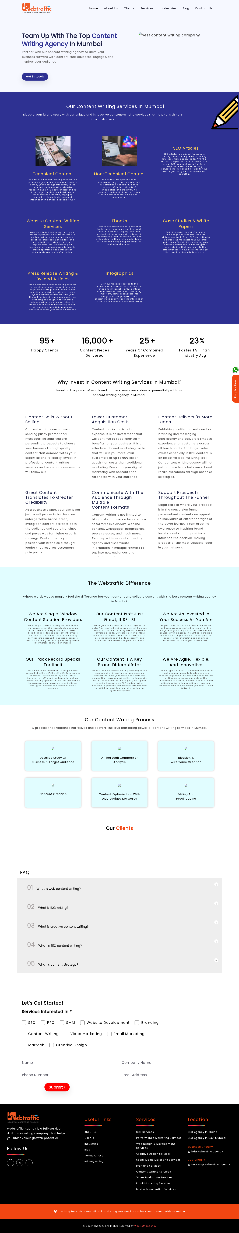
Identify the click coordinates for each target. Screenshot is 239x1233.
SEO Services (145, 1132)
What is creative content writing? (55, 925)
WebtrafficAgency (145, 1225)
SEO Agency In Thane (202, 1132)
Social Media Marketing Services (158, 1160)
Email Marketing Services (153, 1183)
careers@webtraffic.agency (210, 1164)
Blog (185, 8)
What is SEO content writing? (51, 944)
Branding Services (148, 1165)
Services (146, 8)
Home (93, 8)
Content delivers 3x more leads (185, 419)
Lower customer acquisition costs (111, 419)
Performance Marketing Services (158, 1138)
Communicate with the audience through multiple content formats (117, 500)
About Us (111, 8)
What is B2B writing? (44, 906)
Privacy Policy (94, 1161)
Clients (129, 8)
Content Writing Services (153, 1171)
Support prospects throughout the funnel (183, 495)
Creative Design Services (153, 1154)
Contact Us (203, 8)
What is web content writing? (51, 887)
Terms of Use (94, 1155)
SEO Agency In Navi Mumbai (207, 1138)
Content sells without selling (48, 419)
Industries (169, 8)
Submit (56, 1087)
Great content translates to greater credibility (49, 497)
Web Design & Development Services (155, 1146)
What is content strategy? (49, 963)
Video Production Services (154, 1177)
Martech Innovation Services (156, 1189)
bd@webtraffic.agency (207, 1151)
